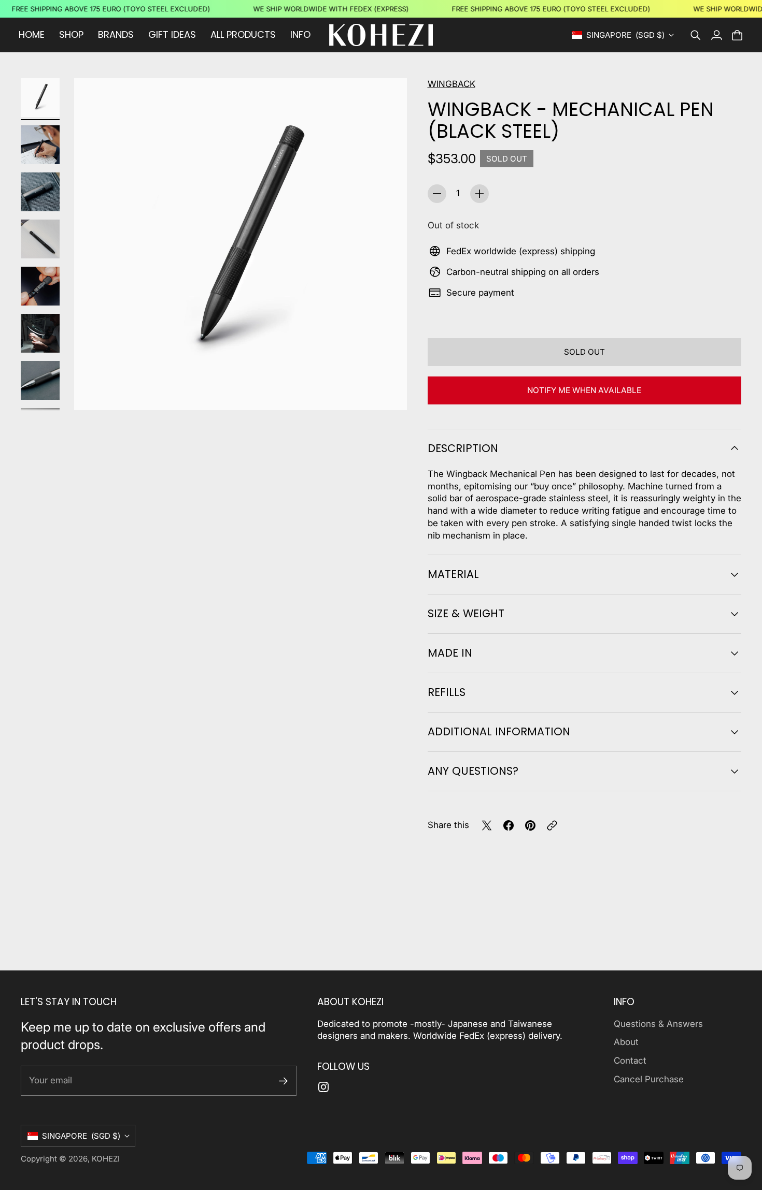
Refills (446, 692)
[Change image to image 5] (40, 286)
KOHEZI (106, 1159)
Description (463, 448)
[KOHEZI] (381, 35)
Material (453, 574)
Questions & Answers (658, 1024)
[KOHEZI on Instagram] (323, 1087)
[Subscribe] (283, 1081)
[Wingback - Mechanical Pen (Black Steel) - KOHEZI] (240, 244)
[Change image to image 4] (40, 239)
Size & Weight (466, 613)
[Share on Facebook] (508, 825)
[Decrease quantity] (437, 193)
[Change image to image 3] (40, 191)
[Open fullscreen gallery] (387, 390)
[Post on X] (486, 825)
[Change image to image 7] (40, 380)
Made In (450, 652)
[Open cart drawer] (737, 35)
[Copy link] (552, 825)
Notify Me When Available (584, 390)
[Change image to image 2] (40, 144)
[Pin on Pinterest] (530, 825)
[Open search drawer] (695, 35)
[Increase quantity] (479, 193)
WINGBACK (451, 84)
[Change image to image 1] (40, 97)
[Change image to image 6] (40, 333)
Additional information (499, 731)
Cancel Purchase (649, 1079)
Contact (630, 1060)
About (626, 1042)
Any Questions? (473, 770)
